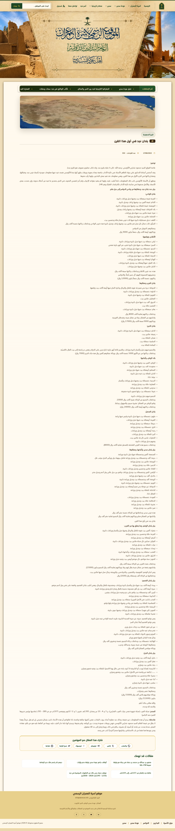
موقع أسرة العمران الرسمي (11, 823)
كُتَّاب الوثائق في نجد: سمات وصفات (114, 89)
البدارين (156, 823)
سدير (109, 6)
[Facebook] (76, 814)
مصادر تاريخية (97, 6)
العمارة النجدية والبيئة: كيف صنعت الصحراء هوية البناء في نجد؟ (65, 89)
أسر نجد (83, 6)
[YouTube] (91, 814)
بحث (15, 6)
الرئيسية (147, 6)
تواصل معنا (72, 6)
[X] (83, 814)
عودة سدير (121, 6)
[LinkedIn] (98, 814)
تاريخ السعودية (148, 135)
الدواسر (146, 823)
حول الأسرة (168, 823)
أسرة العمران (135, 6)
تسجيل (59, 6)
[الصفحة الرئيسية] (161, 6)
